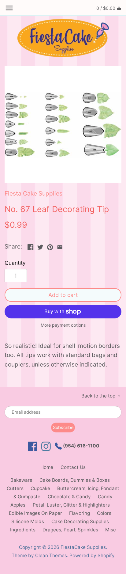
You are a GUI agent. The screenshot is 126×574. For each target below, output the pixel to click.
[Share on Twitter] (40, 245)
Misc (110, 530)
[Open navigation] (9, 8)
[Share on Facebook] (30, 245)
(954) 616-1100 (80, 446)
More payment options (63, 325)
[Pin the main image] (50, 245)
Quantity (15, 263)
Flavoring (79, 513)
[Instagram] (46, 446)
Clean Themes (51, 555)
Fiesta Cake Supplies (33, 193)
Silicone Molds (27, 521)
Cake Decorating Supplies (80, 521)
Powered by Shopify (92, 555)
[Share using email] (60, 245)
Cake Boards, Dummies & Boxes (74, 480)
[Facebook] (32, 446)
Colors (104, 513)
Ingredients (22, 530)
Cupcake (40, 488)
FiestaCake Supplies (83, 547)
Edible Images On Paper (35, 513)
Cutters (15, 488)
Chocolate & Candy (69, 497)
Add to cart (63, 294)
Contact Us (73, 467)
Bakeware (21, 480)
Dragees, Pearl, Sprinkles (70, 530)
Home (46, 467)
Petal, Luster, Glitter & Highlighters (71, 505)
